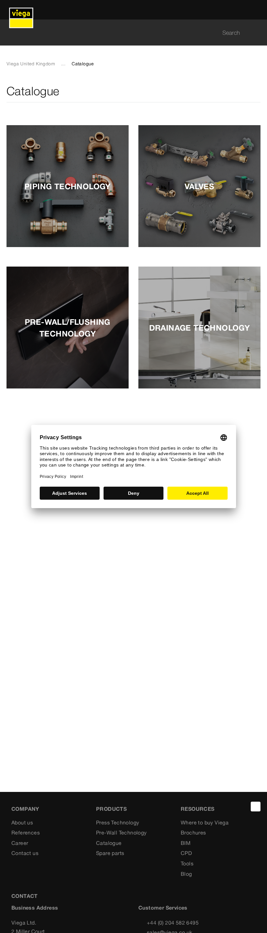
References (25, 832)
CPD (186, 853)
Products (111, 809)
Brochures (193, 832)
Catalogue (109, 843)
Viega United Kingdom (31, 64)
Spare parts (110, 853)
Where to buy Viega (205, 822)
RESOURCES (198, 809)
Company (25, 809)
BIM (185, 843)
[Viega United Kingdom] (21, 10)
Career (19, 843)
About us (22, 822)
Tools (187, 863)
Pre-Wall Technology (121, 832)
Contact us (24, 853)
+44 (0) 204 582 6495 (173, 922)
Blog (186, 874)
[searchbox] (128, 33)
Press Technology (117, 822)
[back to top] (255, 806)
